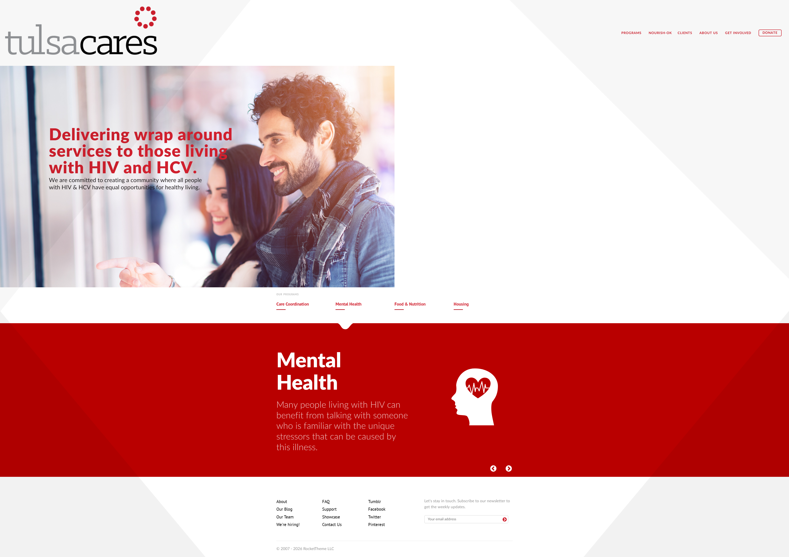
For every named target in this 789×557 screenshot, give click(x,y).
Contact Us (332, 525)
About (281, 502)
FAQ (326, 502)
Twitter (374, 517)
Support (329, 509)
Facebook (376, 509)
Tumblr (374, 502)
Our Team (285, 517)
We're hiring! (288, 525)
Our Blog (284, 509)
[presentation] (493, 467)
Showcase (331, 517)
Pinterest (376, 525)
